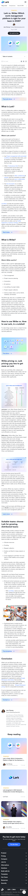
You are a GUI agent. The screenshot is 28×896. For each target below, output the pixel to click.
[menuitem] (14, 853)
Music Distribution (21, 892)
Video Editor (14, 892)
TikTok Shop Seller (8, 892)
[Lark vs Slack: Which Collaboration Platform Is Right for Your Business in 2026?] (14, 753)
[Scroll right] (25, 6)
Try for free (14, 844)
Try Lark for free (14, 33)
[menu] (14, 868)
